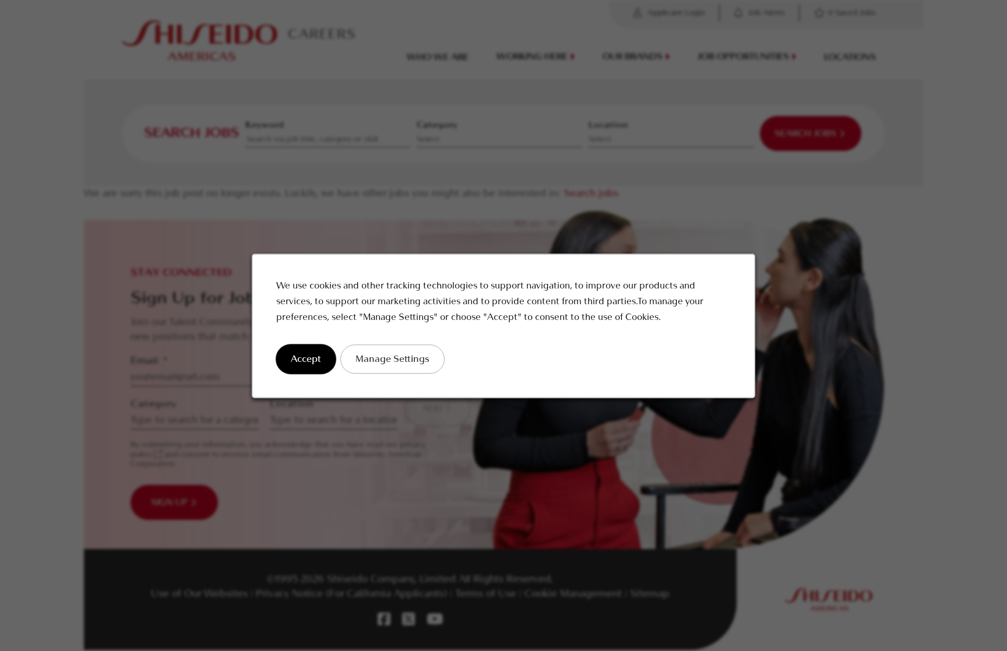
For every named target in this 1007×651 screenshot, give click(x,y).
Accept (306, 358)
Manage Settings (392, 358)
